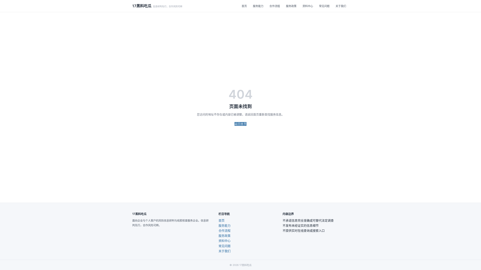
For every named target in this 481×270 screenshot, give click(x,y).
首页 (244, 6)
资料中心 (308, 6)
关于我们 (341, 6)
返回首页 (240, 124)
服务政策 (291, 6)
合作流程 (274, 6)
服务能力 (258, 6)
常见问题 (324, 6)
